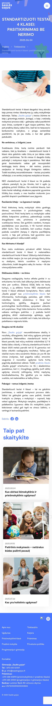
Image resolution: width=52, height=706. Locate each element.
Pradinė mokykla (9, 644)
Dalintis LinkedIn (16, 418)
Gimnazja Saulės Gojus (9, 5)
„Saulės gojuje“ (25, 115)
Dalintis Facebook (12, 418)
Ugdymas (6, 633)
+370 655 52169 (13, 667)
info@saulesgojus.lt (16, 670)
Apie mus (6, 627)
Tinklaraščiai (19, 46)
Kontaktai (6, 659)
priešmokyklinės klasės (34, 294)
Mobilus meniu (47, 6)
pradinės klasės (43, 363)
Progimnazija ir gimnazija (13, 649)
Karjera (30, 633)
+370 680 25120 (9, 680)
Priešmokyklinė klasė (11, 638)
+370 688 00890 (9, 677)
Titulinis (5, 46)
